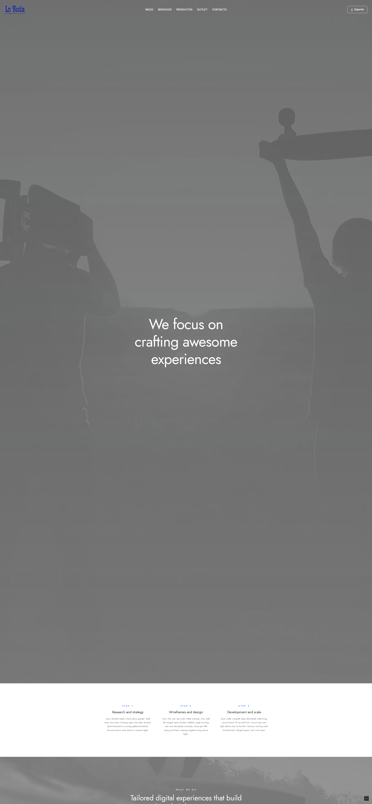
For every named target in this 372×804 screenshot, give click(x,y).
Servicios (165, 9)
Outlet (202, 9)
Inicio (149, 9)
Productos (184, 9)
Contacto (219, 9)
